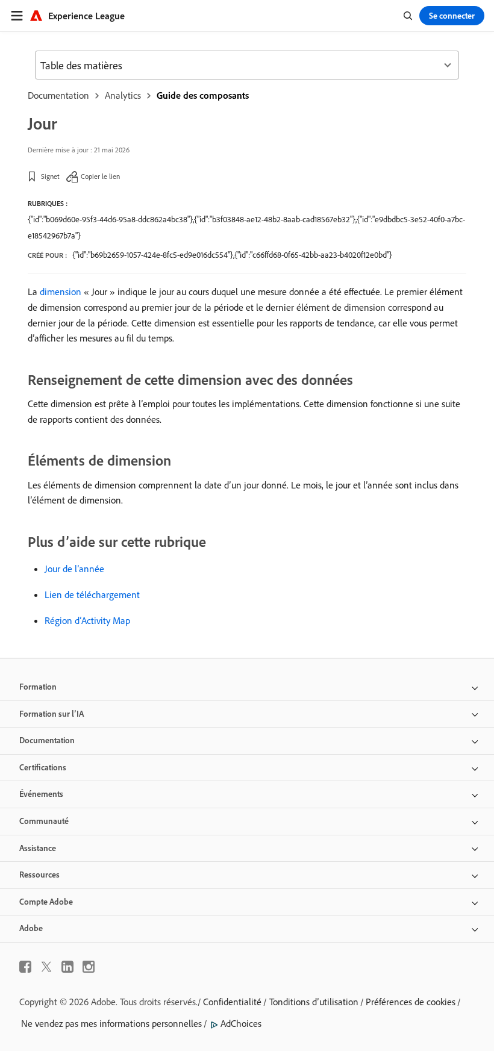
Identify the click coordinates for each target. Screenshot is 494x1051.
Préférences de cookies (410, 1002)
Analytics (123, 95)
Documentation (58, 95)
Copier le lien (100, 176)
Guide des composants (203, 95)
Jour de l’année (74, 569)
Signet (50, 176)
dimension (60, 291)
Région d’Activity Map (87, 620)
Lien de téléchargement (92, 594)
